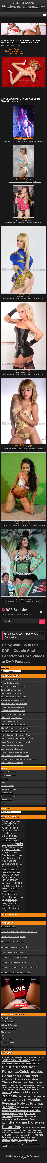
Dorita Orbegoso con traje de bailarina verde (17, 738)
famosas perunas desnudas (28, 1087)
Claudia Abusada (9, 838)
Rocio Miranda (10, 897)
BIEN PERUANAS (23, 2)
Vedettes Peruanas (8, 796)
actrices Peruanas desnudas (15, 525)
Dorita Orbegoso (9, 847)
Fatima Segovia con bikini (10, 721)
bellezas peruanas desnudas (30, 601)
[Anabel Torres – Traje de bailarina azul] (23, 260)
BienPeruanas (22, 141)
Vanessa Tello (13, 906)
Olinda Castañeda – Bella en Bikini (13, 732)
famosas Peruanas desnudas (26, 1085)
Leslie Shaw (7, 875)
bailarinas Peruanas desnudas (29, 298)
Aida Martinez (7, 821)
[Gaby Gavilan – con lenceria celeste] (23, 161)
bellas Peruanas (31, 1064)
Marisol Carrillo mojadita (10, 683)
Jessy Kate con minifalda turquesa (13, 749)
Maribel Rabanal (10, 880)
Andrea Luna (10, 827)
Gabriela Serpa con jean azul (11, 718)
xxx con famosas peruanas (23, 1142)
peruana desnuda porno (12, 1114)
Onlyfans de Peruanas (9, 789)
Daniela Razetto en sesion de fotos (13, 725)
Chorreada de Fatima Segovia (12, 942)
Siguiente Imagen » (18, 53)
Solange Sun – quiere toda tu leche (13, 962)
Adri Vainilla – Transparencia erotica (14, 704)
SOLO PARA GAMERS (9, 775)
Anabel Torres (13, 823)
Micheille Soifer (17, 886)
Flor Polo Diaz (10, 853)
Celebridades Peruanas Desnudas (22, 1073)
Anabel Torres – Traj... (23, 294)
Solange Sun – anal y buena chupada (14, 957)
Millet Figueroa (9, 888)
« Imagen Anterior (13, 49)
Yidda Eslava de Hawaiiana (11, 679)
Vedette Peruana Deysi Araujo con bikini (15, 742)
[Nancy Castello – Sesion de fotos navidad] (23, 486)
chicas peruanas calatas (26, 1079)
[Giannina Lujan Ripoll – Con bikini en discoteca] (23, 121)
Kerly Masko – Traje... (23, 598)
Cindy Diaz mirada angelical (11, 693)
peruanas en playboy (11, 1119)
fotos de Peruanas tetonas (28, 1096)
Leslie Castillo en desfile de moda (13, 714)
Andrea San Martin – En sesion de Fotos (15, 735)
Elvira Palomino (13, 849)
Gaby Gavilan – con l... (23, 178)
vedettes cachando (24, 1132)
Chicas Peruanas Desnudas (22, 1082)
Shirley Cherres (7, 904)
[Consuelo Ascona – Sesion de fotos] (23, 411)
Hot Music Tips (6, 800)
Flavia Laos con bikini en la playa (13, 686)
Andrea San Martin (10, 831)
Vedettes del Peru (7, 1042)
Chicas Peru (5, 782)
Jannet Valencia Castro (10, 862)
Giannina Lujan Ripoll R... (23, 138)
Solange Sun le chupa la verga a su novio (16, 973)
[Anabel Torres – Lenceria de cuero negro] (23, 336)
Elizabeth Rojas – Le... (23, 218)
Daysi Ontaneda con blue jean (12, 745)
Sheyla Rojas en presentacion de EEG (14, 752)
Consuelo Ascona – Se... (23, 445)
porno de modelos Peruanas (31, 1130)
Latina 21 (4, 779)
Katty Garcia (9, 867)
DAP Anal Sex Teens (8, 772)
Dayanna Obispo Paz (12, 840)
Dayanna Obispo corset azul (11, 690)
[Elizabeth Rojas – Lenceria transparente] (23, 201)
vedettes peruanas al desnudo (23, 1135)
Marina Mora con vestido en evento (13, 707)
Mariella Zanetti (7, 883)
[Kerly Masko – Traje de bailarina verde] (23, 563)
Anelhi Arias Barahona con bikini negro (15, 700)
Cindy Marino (9, 835)
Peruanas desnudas (24, 1116)
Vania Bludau (8, 908)
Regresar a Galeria (13, 51)
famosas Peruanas (9, 1085)
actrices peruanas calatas (13, 1057)
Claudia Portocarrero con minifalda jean (15, 728)
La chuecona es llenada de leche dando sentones (19, 932)
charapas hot (8, 1079)
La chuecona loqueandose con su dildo (15, 947)
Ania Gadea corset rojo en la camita (14, 697)
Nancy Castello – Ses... (23, 521)
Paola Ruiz (17, 894)
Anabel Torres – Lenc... (23, 370)
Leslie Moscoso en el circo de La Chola (15, 756)
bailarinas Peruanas (15, 182)
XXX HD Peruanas (7, 786)
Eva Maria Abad (8, 852)
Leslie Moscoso (11, 872)
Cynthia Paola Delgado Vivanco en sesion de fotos (19, 759)
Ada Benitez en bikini (8, 927)
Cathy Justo (12, 833)
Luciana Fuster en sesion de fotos (13, 711)
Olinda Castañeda (8, 892)
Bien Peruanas (12, 141)
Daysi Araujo (12, 844)
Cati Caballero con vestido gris (12, 763)
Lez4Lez (4, 803)
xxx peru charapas (27, 1144)
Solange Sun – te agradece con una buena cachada (19, 967)
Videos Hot (9, 923)
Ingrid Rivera (17, 855)
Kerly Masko (12, 870)
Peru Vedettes (6, 1018)
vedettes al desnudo (9, 1132)
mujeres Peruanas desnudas (23, 1110)
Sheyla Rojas (14, 902)
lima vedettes (20, 1100)
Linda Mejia (13, 877)
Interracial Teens (7, 793)
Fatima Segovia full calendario (12, 952)
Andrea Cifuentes (9, 825)
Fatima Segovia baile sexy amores (13, 937)
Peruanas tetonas (28, 1127)
